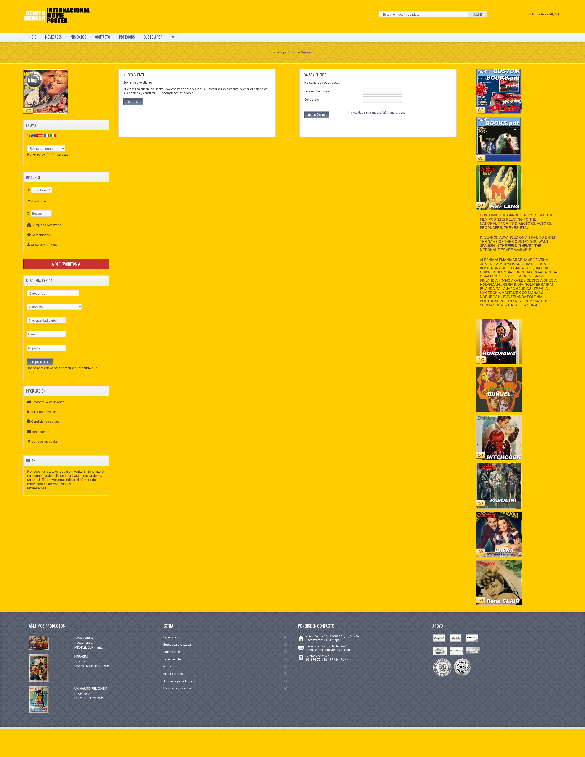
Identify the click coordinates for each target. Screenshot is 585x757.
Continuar (133, 101)
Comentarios (41, 235)
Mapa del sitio (173, 674)
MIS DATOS (78, 37)
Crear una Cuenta (44, 245)
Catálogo (278, 52)
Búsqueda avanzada (177, 644)
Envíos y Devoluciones (48, 402)
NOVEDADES (53, 37)
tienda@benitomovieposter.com (328, 650)
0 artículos (38, 201)
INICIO (32, 37)
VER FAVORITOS (66, 264)
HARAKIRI (81, 656)
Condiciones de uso (45, 421)
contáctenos (40, 431)
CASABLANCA (83, 638)
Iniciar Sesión (301, 52)
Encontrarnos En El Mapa (323, 640)
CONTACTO (102, 37)
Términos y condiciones (179, 681)
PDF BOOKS (127, 37)
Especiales (170, 637)
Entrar (167, 666)
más (100, 647)
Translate (62, 154)
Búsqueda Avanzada (46, 225)
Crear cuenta (172, 659)
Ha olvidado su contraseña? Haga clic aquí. (377, 113)
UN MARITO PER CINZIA (90, 688)
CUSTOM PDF (153, 37)
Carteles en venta (44, 441)
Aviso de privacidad (44, 412)
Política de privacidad (178, 688)
